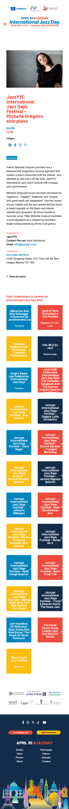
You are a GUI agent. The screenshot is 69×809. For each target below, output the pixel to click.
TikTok (38, 722)
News (20, 753)
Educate (46, 757)
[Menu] (5, 24)
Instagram (27, 722)
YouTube (44, 722)
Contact (46, 761)
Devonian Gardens (17, 254)
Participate (46, 750)
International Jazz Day (34, 22)
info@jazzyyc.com (25, 244)
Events (19, 750)
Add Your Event (48, 732)
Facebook (23, 722)
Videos (46, 753)
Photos (20, 757)
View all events (17, 276)
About (20, 761)
